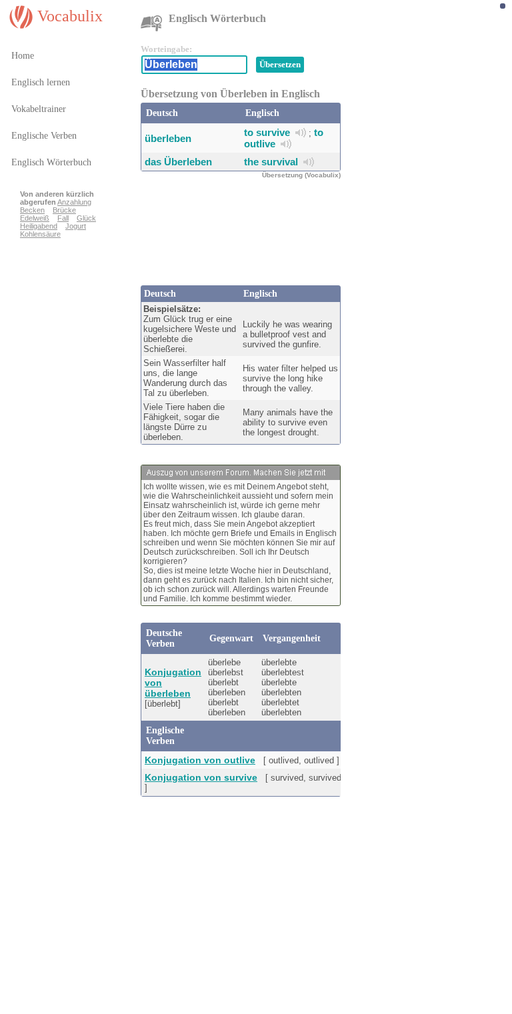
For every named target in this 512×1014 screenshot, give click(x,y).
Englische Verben (44, 136)
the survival (271, 161)
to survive (267, 132)
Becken (32, 210)
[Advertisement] (247, 238)
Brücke (64, 210)
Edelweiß (34, 218)
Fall (63, 218)
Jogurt (75, 226)
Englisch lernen (40, 82)
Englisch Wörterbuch (51, 162)
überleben (168, 138)
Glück (86, 218)
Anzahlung (74, 202)
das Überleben (178, 161)
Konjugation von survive (201, 777)
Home (22, 56)
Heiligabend (38, 226)
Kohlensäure (40, 234)
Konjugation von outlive (200, 760)
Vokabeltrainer (38, 109)
